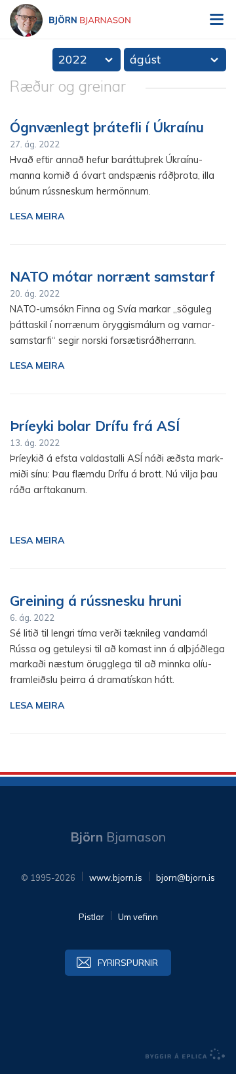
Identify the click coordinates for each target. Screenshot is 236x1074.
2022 (72, 59)
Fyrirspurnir (128, 962)
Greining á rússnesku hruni (96, 600)
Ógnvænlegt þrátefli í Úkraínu (107, 127)
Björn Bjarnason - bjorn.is (82, 20)
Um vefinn (138, 917)
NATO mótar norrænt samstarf (112, 276)
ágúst (145, 59)
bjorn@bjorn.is (185, 877)
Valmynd (216, 20)
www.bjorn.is (115, 877)
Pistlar (91, 917)
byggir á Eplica (185, 1054)
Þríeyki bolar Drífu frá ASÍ (95, 425)
